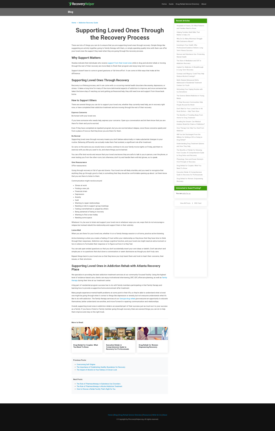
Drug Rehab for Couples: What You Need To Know (85, 346)
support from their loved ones (120, 63)
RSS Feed (197, 203)
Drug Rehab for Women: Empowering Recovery (148, 346)
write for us (186, 193)
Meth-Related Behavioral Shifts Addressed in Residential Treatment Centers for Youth (189, 82)
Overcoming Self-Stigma (86, 364)
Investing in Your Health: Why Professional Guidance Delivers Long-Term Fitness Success (190, 47)
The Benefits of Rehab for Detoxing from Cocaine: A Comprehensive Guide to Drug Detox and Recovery (190, 152)
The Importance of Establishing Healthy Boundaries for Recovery (101, 367)
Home (164, 4)
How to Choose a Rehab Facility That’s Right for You (96, 389)
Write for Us (156, 415)
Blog (115, 415)
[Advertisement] (190, 243)
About (203, 4)
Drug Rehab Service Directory (187, 4)
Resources (147, 415)
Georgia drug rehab (127, 299)
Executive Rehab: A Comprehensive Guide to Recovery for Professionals (117, 347)
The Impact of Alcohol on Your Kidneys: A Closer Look (97, 370)
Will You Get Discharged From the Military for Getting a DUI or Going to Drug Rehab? (189, 137)
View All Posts (185, 203)
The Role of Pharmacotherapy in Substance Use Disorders (98, 384)
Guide (171, 4)
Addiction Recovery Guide (88, 23)
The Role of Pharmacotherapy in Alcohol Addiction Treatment (99, 386)
